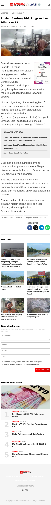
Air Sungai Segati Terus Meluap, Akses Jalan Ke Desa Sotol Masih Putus (37, 261)
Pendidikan (16, 442)
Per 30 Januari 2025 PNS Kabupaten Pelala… (28, 415)
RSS (27, 490)
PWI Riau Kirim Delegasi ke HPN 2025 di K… (29, 445)
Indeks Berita (37, 477)
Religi (14, 432)
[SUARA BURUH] (25, 5)
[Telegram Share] (41, 227)
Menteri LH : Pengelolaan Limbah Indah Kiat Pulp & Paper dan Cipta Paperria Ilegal (38, 290)
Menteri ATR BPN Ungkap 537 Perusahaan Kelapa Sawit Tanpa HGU (11, 316)
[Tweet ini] (35, 227)
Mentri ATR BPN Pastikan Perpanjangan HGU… (29, 425)
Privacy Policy (13, 477)
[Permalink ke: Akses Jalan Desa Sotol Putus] (12, 278)
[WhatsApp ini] (47, 227)
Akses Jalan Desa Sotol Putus (16, 153)
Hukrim (15, 452)
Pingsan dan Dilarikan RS (36, 218)
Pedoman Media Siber (25, 481)
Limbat (19, 218)
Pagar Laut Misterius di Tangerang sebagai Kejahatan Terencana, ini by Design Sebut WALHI (11, 262)
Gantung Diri (7, 218)
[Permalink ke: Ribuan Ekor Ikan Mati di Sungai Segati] (38, 305)
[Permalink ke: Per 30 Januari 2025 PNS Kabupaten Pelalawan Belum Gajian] (25, 397)
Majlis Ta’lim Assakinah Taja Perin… (28, 434)
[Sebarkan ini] (29, 227)
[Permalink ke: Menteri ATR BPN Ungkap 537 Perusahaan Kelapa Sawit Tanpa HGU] (12, 305)
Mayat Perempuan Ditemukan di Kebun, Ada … (30, 455)
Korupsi (15, 412)
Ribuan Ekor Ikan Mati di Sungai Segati (37, 315)
